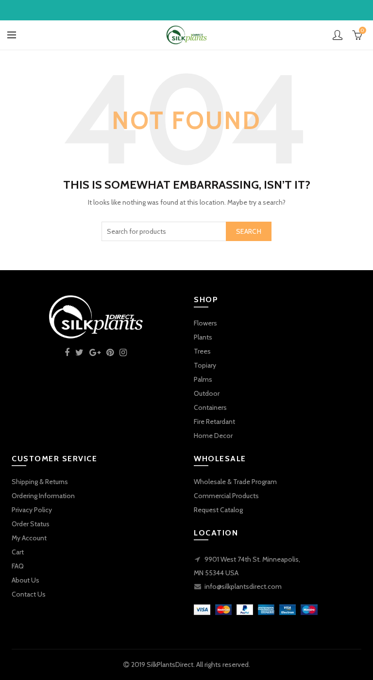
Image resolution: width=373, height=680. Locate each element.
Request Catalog (218, 509)
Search (248, 231)
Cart (18, 552)
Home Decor (213, 435)
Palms (203, 379)
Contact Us (29, 594)
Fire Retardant (214, 421)
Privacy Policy (32, 509)
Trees (202, 351)
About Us (25, 580)
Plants (203, 337)
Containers (210, 407)
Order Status (31, 523)
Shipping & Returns (40, 481)
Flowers (205, 323)
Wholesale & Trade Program (235, 481)
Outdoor (207, 393)
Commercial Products (226, 495)
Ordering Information (43, 495)
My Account (29, 538)
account (337, 35)
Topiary (205, 365)
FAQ (18, 566)
